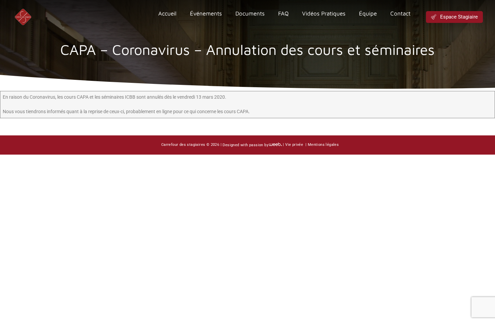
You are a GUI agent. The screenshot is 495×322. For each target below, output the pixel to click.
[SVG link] (23, 17)
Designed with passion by (245, 145)
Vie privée (294, 145)
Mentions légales (323, 145)
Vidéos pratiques (323, 13)
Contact (400, 13)
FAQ (283, 13)
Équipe (368, 13)
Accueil (167, 13)
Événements (206, 13)
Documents (250, 13)
